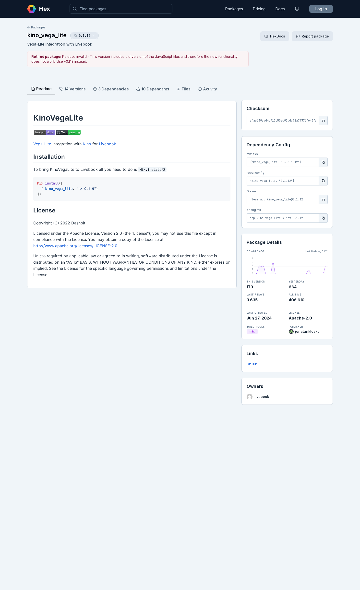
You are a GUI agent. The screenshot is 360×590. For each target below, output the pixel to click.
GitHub (252, 364)
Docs (280, 8)
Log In (321, 8)
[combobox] (121, 9)
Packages (234, 8)
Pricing (259, 8)
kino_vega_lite (47, 35)
